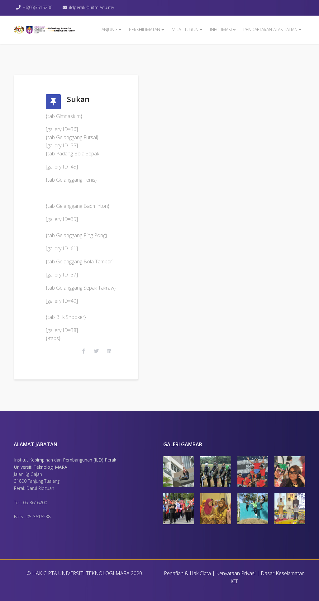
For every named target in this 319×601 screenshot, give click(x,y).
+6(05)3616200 (37, 7)
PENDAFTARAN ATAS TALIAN (270, 29)
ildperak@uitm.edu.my (91, 7)
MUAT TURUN (185, 29)
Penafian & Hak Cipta (187, 573)
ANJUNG (109, 29)
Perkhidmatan (144, 29)
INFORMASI (221, 29)
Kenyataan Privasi (235, 573)
